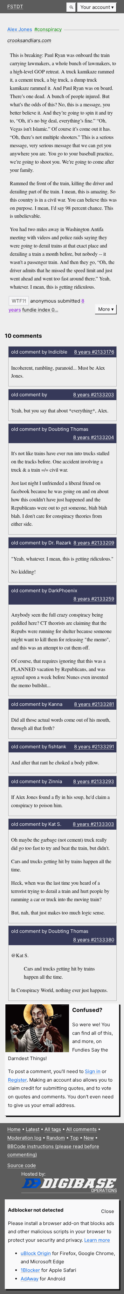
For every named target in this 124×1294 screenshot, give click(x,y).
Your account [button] (95, 7)
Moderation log (24, 1138)
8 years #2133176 (94, 352)
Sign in (92, 1071)
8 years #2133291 (94, 747)
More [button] (104, 309)
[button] (71, 7)
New (89, 1138)
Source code (21, 1165)
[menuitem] (97, 7)
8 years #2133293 (93, 781)
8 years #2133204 (93, 437)
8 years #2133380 (93, 940)
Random (55, 1138)
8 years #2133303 (93, 824)
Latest (32, 1129)
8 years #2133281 (94, 704)
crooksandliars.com (29, 40)
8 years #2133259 (93, 599)
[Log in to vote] (19, 301)
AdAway (29, 1279)
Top (74, 1138)
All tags (53, 1129)
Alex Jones (19, 29)
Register (17, 1080)
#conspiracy (48, 29)
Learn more (97, 1240)
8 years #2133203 (93, 395)
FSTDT (15, 6)
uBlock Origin (36, 1253)
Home (14, 1129)
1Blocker (30, 1270)
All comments (81, 1129)
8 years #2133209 (93, 543)
